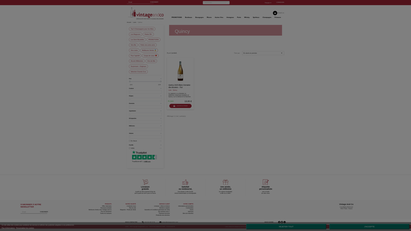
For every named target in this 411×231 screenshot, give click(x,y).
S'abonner (214, 17)
